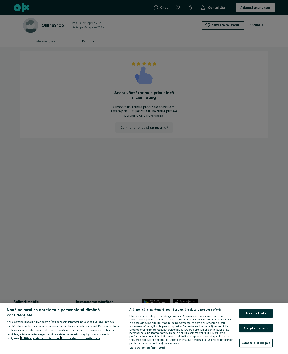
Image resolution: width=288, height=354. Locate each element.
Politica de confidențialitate (80, 338)
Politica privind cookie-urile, (40, 338)
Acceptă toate (256, 313)
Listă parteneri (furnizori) (147, 347)
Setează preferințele (256, 343)
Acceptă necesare (256, 328)
